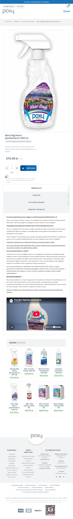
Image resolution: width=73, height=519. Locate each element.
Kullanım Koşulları (23, 487)
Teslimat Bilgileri (55, 485)
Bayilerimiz (12, 459)
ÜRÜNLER (16, 21)
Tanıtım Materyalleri (28, 472)
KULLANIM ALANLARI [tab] (36, 202)
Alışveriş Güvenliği (17, 485)
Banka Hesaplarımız (12, 468)
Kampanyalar (28, 470)
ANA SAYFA (8, 21)
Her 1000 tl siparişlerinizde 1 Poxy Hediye (36, 2)
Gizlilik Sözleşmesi (30, 485)
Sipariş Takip (12, 472)
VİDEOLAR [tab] (36, 195)
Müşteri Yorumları (12, 475)
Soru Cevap (11, 477)
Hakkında (12, 454)
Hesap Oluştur (9, 6)
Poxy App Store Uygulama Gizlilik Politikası (35, 492)
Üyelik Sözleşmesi (36, 487)
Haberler (12, 463)
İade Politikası (42, 485)
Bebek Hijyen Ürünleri (28, 463)
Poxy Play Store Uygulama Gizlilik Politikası (29, 490)
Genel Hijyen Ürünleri (28, 21)
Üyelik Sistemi (12, 457)
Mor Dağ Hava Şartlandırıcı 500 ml (48, 21)
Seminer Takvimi (12, 470)
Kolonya (28, 477)
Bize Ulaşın (12, 466)
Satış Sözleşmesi (50, 490)
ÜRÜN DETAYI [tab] (36, 188)
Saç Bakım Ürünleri (28, 474)
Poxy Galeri (11, 461)
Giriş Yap (20, 6)
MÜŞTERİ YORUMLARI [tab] (36, 209)
